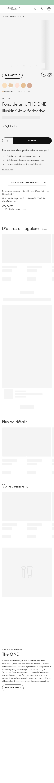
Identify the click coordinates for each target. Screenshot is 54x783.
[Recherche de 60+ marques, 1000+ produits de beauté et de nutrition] (35, 9)
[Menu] (3, 9)
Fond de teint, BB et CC (15, 16)
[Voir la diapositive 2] (17, 65)
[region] (27, 45)
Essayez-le (14, 75)
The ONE (6, 98)
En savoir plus (7, 169)
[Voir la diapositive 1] (11, 65)
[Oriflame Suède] (14, 9)
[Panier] (49, 9)
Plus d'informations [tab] (25, 182)
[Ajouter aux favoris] (49, 74)
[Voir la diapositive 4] (30, 65)
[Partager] (43, 74)
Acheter (32, 140)
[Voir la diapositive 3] (24, 65)
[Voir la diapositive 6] (42, 65)
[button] (4, 85)
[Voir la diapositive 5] (36, 65)
